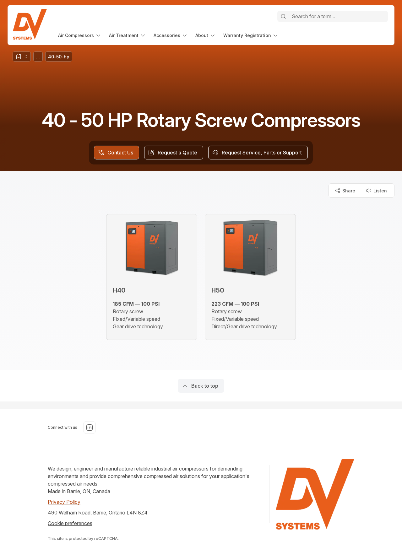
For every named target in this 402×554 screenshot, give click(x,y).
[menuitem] (79, 35)
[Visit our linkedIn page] (89, 427)
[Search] (283, 16)
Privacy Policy (64, 502)
